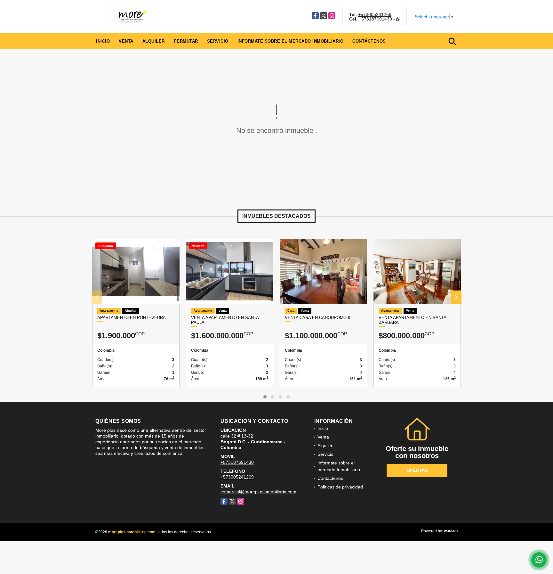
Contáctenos (369, 41)
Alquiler (153, 41)
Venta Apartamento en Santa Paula (225, 320)
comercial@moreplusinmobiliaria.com (258, 491)
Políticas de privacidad (340, 486)
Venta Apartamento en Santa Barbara (412, 320)
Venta (126, 41)
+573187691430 (375, 18)
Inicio (103, 41)
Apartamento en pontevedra (131, 317)
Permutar (186, 41)
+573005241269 (374, 14)
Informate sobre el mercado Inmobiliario (290, 41)
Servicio (217, 41)
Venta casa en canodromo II (317, 317)
